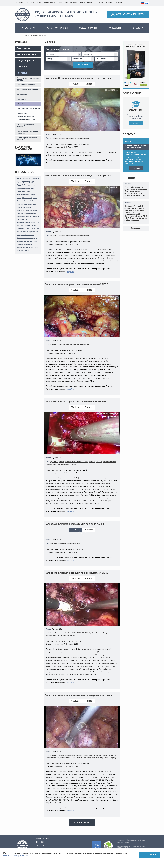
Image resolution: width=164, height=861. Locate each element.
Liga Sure (31, 185)
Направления (26, 35)
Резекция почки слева (25, 116)
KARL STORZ (21, 207)
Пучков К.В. (54, 138)
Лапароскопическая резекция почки (28, 109)
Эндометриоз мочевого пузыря (27, 138)
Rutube (88, 84)
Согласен (149, 855)
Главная (17, 35)
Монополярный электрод (25, 247)
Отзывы (82, 2)
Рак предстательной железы (25, 125)
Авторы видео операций (53, 2)
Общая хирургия (88, 28)
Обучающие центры (95, 2)
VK (75, 530)
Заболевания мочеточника (28, 89)
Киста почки (22, 94)
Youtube (75, 84)
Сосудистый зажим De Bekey (26, 201)
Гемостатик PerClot (23, 219)
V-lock (34, 225)
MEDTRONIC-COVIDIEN (80, 462)
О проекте (20, 2)
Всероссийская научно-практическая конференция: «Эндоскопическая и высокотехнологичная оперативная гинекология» (135, 191)
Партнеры (108, 2)
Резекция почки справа (26, 119)
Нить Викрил (25, 250)
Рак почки (21, 104)
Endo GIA (20, 213)
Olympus (28, 207)
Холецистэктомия (23, 231)
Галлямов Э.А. (21, 228)
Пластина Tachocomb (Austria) (26, 204)
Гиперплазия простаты (26, 85)
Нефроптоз (21, 99)
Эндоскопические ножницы (26, 222)
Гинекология (27, 28)
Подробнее (136, 168)
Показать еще (82, 822)
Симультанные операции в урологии (28, 132)
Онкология (115, 28)
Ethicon (28, 216)
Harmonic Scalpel (31, 210)
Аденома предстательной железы (28, 79)
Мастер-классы (71, 2)
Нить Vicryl (35, 216)
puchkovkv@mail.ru (123, 842)
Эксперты (30, 2)
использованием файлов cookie (16, 856)
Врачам (39, 2)
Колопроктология (57, 28)
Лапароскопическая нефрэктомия (69, 543)
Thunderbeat (21, 210)
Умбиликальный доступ (29, 198)
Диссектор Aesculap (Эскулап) (106, 757)
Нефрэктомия (22, 113)
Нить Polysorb (28, 244)
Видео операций (42, 839)
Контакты (118, 2)
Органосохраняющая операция (27, 238)
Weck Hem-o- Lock (33, 228)
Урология (138, 28)
